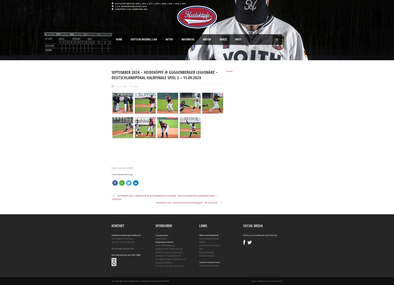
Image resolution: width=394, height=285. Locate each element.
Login (253, 281)
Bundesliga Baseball (208, 238)
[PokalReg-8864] (145, 103)
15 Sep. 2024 (121, 86)
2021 (170, 4)
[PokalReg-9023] (212, 127)
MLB (201, 248)
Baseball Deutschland (209, 245)
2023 (177, 4)
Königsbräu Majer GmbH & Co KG (170, 259)
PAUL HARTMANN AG (165, 245)
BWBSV (202, 242)
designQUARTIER (161, 281)
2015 (144, 4)
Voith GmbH (161, 238)
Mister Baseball (206, 252)
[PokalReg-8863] (122, 103)
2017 (151, 4)
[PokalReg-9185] (145, 152)
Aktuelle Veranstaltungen (123, 242)
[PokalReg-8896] (212, 103)
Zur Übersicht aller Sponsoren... (170, 266)
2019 (157, 4)
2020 (164, 4)
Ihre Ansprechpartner (123, 248)
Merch (223, 39)
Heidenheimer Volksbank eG (168, 248)
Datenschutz (276, 281)
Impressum (263, 281)
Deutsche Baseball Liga (144, 39)
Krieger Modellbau (164, 262)
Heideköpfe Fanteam (209, 265)
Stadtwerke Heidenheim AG (168, 255)
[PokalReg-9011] (167, 127)
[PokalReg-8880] (190, 103)
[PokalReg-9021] (190, 127)
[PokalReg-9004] (145, 127)
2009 (137, 4)
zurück (229, 71)
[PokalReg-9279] (190, 152)
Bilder (136, 86)
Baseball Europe (207, 255)
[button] (115, 183)
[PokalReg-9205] (167, 152)
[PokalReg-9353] (212, 152)
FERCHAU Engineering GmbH (168, 252)
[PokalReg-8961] (122, 127)
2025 (184, 4)
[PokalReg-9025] (122, 152)
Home (119, 39)
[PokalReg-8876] (167, 103)
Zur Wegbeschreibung (122, 238)
